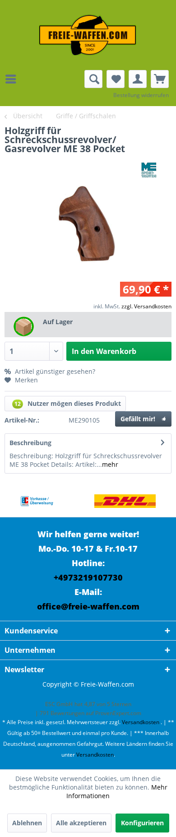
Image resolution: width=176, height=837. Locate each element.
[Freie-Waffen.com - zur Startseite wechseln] (88, 35)
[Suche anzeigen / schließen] (93, 79)
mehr (110, 464)
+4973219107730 (88, 577)
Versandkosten (140, 722)
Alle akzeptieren (81, 822)
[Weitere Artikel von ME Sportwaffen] (149, 170)
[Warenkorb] (160, 79)
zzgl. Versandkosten (146, 306)
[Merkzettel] (116, 79)
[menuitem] (13, 79)
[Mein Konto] (138, 79)
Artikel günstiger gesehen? (54, 371)
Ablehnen (27, 822)
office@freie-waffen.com (88, 606)
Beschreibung (30, 442)
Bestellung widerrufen (141, 95)
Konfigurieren (142, 822)
